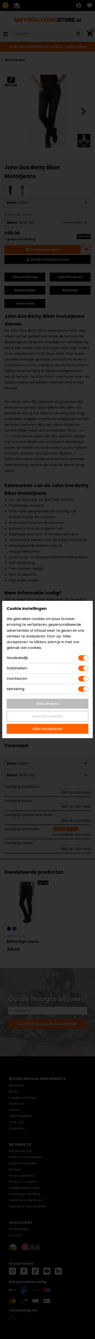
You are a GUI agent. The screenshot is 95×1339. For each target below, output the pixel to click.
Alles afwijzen (47, 703)
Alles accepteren (47, 728)
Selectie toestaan (47, 716)
